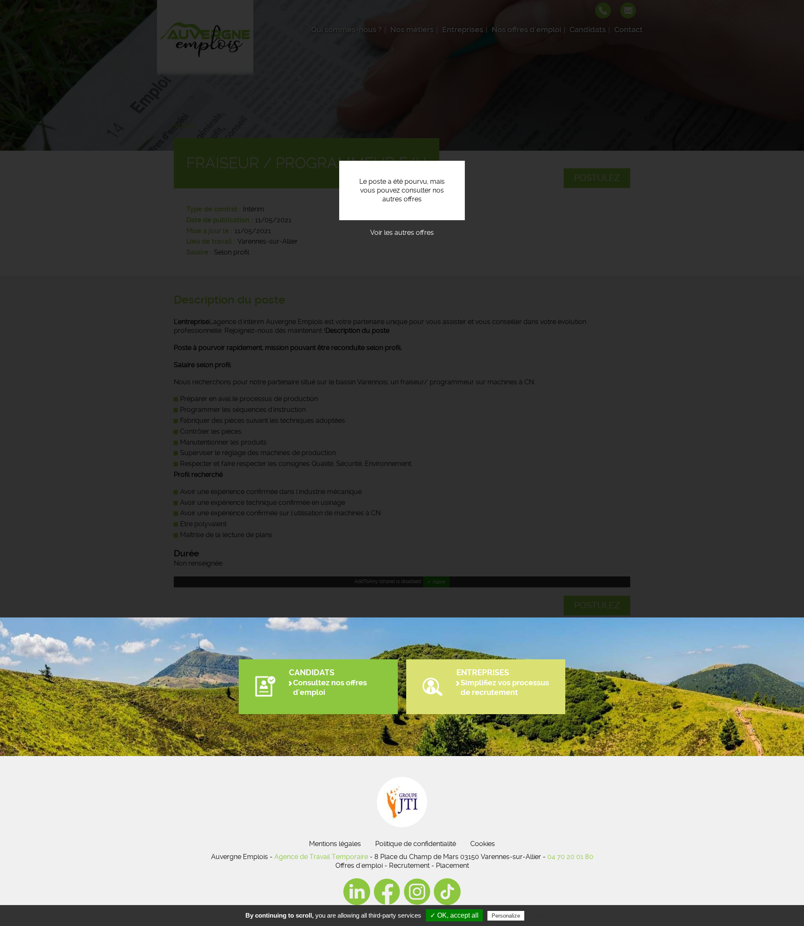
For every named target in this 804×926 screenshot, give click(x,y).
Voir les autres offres (402, 233)
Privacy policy (546, 915)
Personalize (506, 916)
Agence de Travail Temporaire (321, 857)
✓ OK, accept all (454, 915)
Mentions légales (335, 844)
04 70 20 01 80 (570, 857)
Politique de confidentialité (415, 844)
